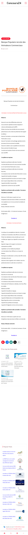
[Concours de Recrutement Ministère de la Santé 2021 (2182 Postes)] (7, 356)
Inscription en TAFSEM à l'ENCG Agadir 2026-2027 (9, 510)
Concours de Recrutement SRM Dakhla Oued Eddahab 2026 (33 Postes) (9, 468)
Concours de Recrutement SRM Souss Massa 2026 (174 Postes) (9, 497)
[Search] (11, 533)
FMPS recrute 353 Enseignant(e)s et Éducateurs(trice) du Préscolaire (18, 365)
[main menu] (2, 3)
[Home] (4, 533)
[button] (7, 342)
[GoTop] (23, 533)
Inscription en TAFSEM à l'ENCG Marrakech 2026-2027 (9, 503)
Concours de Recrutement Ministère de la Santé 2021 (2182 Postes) (7, 364)
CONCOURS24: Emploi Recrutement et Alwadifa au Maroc (15, 528)
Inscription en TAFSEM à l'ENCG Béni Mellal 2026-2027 (9, 517)
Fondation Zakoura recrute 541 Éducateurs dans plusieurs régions (9, 453)
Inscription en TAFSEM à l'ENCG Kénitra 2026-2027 (9, 489)
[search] (26, 3)
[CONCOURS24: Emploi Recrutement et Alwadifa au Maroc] (14, 3)
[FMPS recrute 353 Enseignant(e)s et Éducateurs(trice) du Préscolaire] (20, 356)
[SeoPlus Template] (4, 527)
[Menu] (17, 533)
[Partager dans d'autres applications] (19, 342)
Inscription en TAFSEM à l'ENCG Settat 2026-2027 (9, 481)
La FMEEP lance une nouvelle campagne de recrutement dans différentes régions (9, 461)
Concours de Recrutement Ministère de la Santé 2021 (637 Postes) (7, 381)
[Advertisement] (14, 23)
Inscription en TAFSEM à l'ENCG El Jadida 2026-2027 (9, 474)
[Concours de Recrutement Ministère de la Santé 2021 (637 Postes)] (7, 373)
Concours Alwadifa (5, 38)
